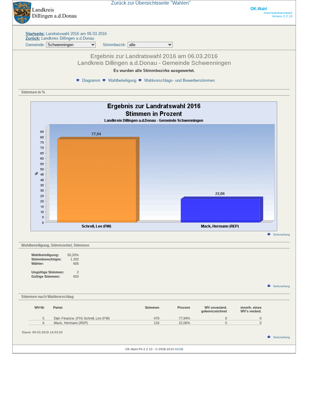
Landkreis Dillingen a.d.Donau (60, 38)
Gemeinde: (36, 44)
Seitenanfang (281, 234)
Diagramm (91, 80)
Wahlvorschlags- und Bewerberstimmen (179, 80)
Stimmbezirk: (114, 44)
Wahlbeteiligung (122, 80)
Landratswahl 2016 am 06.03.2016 (66, 33)
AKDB (179, 349)
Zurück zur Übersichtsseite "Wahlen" (151, 3)
